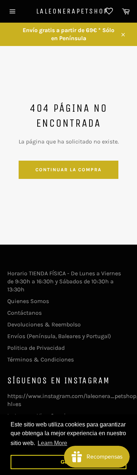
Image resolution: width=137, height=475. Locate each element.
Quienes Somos (28, 301)
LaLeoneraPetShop (68, 11)
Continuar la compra (68, 169)
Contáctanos (24, 312)
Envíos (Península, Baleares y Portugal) (59, 336)
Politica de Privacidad (36, 347)
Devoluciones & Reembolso (44, 324)
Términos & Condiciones (40, 359)
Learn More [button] (52, 443)
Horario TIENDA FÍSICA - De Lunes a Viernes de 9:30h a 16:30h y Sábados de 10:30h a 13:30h (64, 281)
